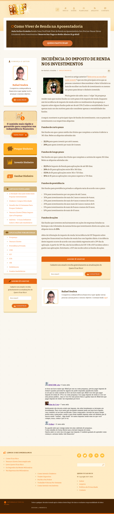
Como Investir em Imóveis (48, 486)
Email (102, 455)
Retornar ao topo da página (14, 503)
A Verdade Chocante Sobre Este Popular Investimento (22, 195)
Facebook (79, 455)
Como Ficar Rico (12, 459)
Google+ (91, 455)
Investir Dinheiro (24, 162)
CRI (10, 263)
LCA (10, 259)
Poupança (13, 237)
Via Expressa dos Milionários (17, 471)
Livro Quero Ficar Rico (15, 465)
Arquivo (82, 484)
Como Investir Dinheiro (47, 474)
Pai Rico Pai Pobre (45, 480)
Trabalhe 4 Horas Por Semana (49, 483)
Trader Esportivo (44, 477)
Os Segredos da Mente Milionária (19, 468)
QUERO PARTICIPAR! (57, 43)
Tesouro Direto (15, 242)
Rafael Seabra (20, 85)
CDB (11, 250)
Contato (82, 490)
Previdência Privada (17, 246)
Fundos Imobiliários (17, 271)
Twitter (85, 455)
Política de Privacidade (88, 487)
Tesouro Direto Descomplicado (18, 462)
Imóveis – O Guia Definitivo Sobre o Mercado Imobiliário (20, 221)
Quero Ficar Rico (19, 9)
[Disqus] (75, 342)
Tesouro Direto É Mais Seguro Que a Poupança (21, 214)
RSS (96, 455)
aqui (105, 298)
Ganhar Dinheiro (23, 176)
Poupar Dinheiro (23, 148)
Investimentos (65, 70)
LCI (10, 254)
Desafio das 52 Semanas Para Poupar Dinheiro (21, 206)
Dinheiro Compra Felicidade (20, 201)
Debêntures (14, 267)
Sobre (81, 481)
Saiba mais (21, 100)
